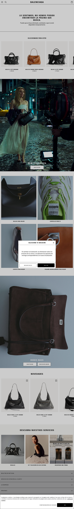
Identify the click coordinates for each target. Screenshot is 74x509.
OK (65, 505)
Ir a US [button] (46, 265)
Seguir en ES (28, 265)
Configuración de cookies (48, 505)
